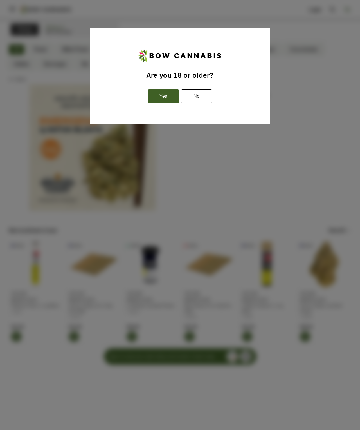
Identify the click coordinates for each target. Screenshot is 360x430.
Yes (163, 96)
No (196, 96)
